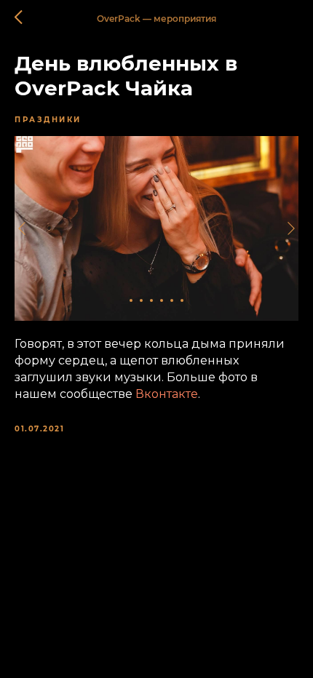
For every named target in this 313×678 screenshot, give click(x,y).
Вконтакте (166, 394)
